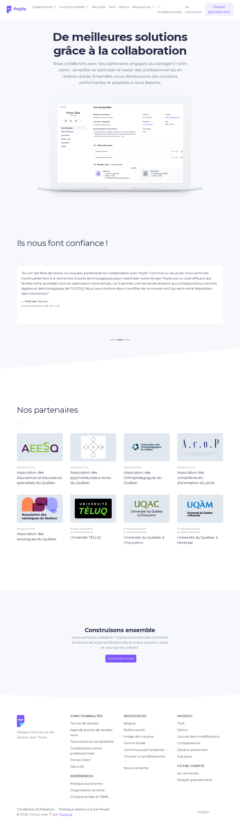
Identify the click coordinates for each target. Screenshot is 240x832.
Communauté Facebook (144, 750)
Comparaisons (189, 743)
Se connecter (193, 9)
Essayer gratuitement (219, 9)
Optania (65, 814)
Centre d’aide (135, 743)
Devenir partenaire (192, 750)
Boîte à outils (134, 730)
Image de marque (139, 736)
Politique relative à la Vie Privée (84, 809)
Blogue (130, 723)
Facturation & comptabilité (92, 741)
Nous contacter (136, 768)
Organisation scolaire (87, 790)
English (203, 812)
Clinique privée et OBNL (89, 797)
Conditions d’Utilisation (36, 809)
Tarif (112, 7)
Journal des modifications (198, 736)
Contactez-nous (121, 658)
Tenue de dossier (84, 723)
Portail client (80, 760)
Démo (124, 7)
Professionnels (170, 12)
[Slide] (113, 340)
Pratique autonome (86, 783)
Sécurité (98, 7)
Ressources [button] (142, 7)
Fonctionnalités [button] (72, 7)
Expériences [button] (42, 7)
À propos (184, 756)
